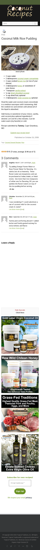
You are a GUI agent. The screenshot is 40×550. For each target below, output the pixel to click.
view (22, 209)
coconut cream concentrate (27, 79)
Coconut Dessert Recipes (13, 142)
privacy (29, 498)
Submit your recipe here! (20, 133)
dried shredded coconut (20, 93)
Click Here (20, 313)
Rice (22, 142)
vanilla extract (20, 91)
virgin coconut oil (24, 98)
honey (19, 86)
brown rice (22, 81)
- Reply (33, 163)
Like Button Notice (14, 209)
